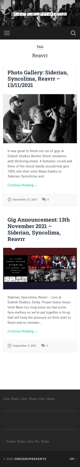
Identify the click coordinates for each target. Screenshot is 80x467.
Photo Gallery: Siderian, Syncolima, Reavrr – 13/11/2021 (38, 79)
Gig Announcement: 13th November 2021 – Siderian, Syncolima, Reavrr (39, 229)
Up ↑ (73, 459)
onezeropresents (30, 459)
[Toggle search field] (73, 33)
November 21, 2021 (25, 199)
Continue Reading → (23, 185)
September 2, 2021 (25, 345)
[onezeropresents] (40, 13)
